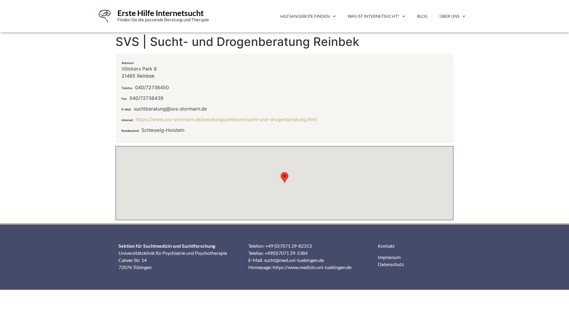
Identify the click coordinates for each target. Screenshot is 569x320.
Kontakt (386, 246)
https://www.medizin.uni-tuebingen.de (312, 267)
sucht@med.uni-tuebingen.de (294, 260)
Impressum (389, 257)
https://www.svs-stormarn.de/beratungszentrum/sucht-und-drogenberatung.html (226, 119)
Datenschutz (391, 264)
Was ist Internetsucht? (373, 16)
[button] (284, 177)
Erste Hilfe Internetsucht (160, 13)
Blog (422, 16)
